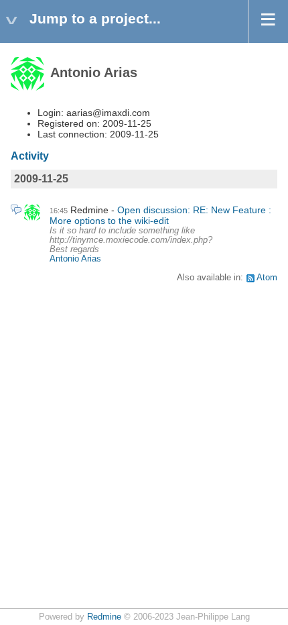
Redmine (104, 617)
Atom (267, 277)
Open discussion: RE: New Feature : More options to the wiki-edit (160, 215)
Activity (30, 156)
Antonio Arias (75, 259)
